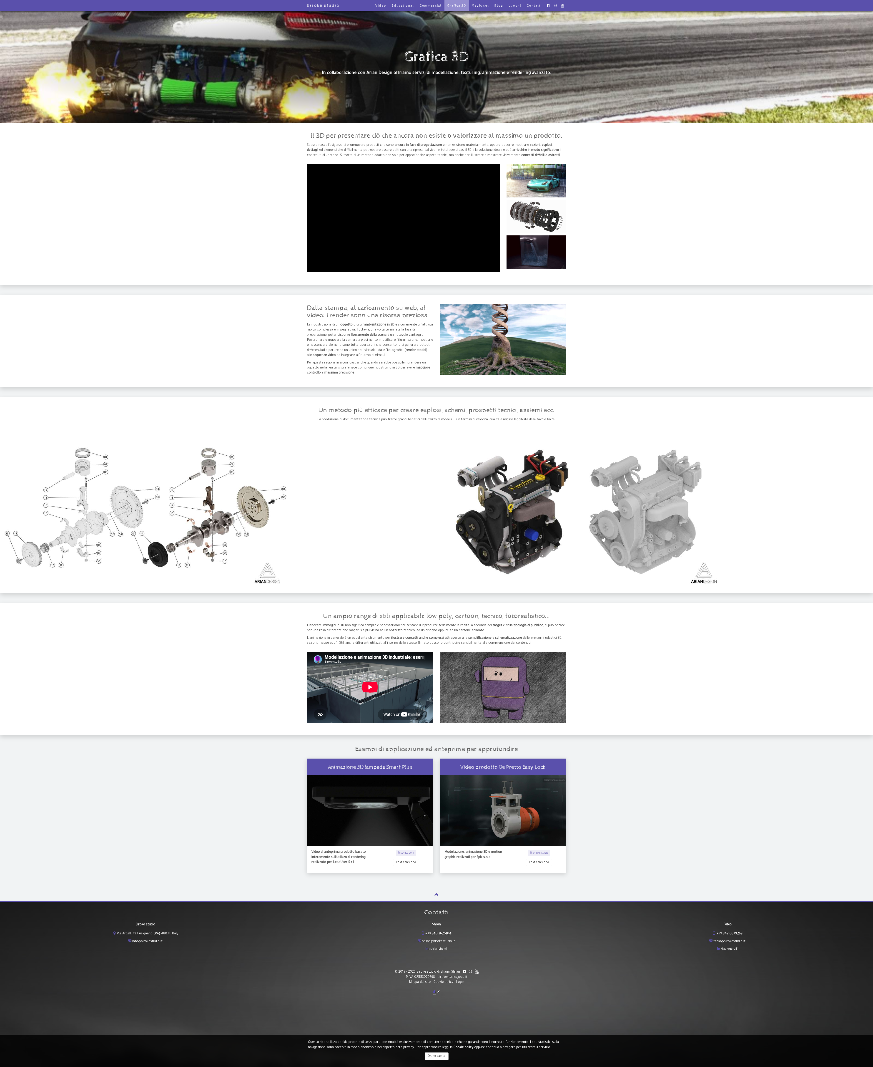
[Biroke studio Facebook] (548, 5)
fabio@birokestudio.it (729, 941)
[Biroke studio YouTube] (562, 5)
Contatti (534, 6)
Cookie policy (443, 982)
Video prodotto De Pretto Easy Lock (503, 767)
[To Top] (436, 896)
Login (460, 982)
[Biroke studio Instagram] (555, 5)
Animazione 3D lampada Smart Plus (370, 767)
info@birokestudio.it (147, 941)
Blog (498, 6)
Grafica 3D (456, 6)
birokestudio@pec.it (452, 977)
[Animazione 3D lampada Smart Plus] (370, 810)
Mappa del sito (420, 982)
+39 (438, 934)
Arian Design (379, 73)
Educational (403, 6)
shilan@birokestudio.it (438, 941)
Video (380, 6)
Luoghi (515, 6)
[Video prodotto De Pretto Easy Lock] (503, 810)
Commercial (430, 6)
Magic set (480, 6)
